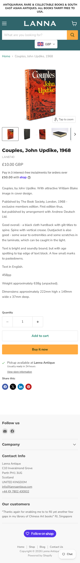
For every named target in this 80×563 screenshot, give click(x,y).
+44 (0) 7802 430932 (15, 491)
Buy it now (40, 349)
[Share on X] (13, 387)
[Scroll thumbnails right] (74, 134)
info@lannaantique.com (17, 487)
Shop (32, 547)
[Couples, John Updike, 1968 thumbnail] (10, 134)
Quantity (7, 312)
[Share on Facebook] (5, 387)
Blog (42, 547)
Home (6, 56)
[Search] (72, 35)
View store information (19, 371)
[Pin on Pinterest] (28, 387)
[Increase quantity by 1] (38, 321)
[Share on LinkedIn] (21, 387)
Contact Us (56, 547)
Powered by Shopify (40, 555)
